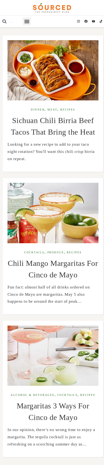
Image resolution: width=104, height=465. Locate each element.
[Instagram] (78, 21)
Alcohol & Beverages (32, 395)
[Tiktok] (101, 21)
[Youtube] (93, 21)
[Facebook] (86, 21)
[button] (27, 21)
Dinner (38, 109)
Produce (55, 252)
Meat (52, 109)
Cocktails (34, 252)
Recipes (67, 109)
